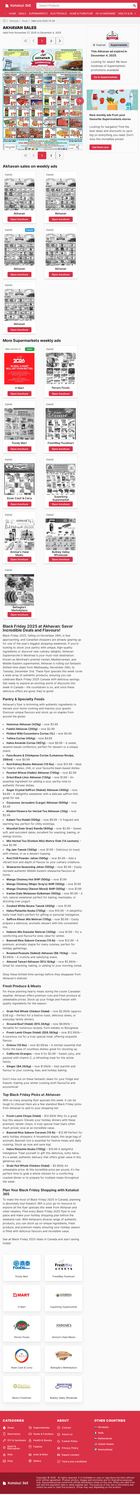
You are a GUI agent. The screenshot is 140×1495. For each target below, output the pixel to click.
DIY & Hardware (105, 13)
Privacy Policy (70, 1448)
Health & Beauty (42, 1440)
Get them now (100, 147)
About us (67, 1434)
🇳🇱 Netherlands (103, 1438)
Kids (10, 1454)
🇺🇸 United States (104, 1444)
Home (12, 13)
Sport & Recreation (13, 1447)
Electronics (58, 13)
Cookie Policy (70, 1441)
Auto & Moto (40, 1454)
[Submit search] (134, 5)
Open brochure (19, 219)
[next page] (60, 41)
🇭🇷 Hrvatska (101, 1427)
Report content (70, 1454)
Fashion (37, 1446)
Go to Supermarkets (105, 77)
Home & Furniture (81, 13)
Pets (10, 1461)
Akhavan (14, 20)
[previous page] (33, 41)
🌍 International (103, 1449)
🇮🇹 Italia (99, 1432)
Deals (22, 13)
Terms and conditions (74, 1461)
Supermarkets (38, 13)
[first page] (26, 41)
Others (37, 1461)
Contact (66, 1427)
